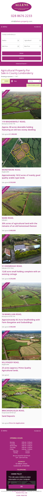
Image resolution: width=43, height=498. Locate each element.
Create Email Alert (34, 85)
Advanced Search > (21, 64)
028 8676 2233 (21, 16)
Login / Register (21, 495)
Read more (12, 482)
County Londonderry (9, 34)
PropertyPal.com (21, 493)
